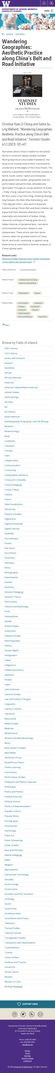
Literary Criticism (13, 708)
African (8, 372)
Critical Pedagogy (13, 484)
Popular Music (12, 816)
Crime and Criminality (15, 479)
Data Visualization (14, 504)
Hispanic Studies (13, 635)
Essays (37, 293)
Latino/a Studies (13, 694)
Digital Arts (10, 518)
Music (7, 743)
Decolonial (35, 306)
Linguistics (10, 704)
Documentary (11, 538)
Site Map (27, 1056)
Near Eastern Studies (15, 747)
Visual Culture (12, 971)
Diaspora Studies (13, 514)
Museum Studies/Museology (19, 738)
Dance (8, 499)
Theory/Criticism (13, 933)
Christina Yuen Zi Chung (28, 280)
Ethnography (11, 572)
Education (9, 562)
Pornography (11, 821)
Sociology (9, 898)
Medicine (9, 728)
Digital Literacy (12, 528)
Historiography (12, 640)
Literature (10, 713)
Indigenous (10, 665)
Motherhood (11, 733)
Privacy (27, 1051)
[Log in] (44, 3)
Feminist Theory (13, 596)
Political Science (12, 801)
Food (7, 611)
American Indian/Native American (21, 387)
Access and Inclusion (15, 358)
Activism (9, 363)
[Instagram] (15, 1014)
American (9, 382)
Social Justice (11, 889)
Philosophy (10, 786)
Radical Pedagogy (13, 855)
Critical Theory (12, 489)
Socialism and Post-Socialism (19, 893)
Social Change (12, 884)
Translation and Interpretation (20, 942)
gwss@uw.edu (27, 1045)
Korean (8, 679)
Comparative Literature (16, 475)
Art (6, 406)
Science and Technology (17, 874)
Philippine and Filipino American (20, 781)
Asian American (12, 416)
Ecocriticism (10, 553)
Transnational (12, 947)
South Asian (11, 908)
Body (7, 436)
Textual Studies (12, 928)
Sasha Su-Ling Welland (27, 283)
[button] (27, 91)
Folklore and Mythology (16, 606)
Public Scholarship (14, 840)
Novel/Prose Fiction (14, 762)
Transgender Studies (15, 937)
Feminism (21, 310)
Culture (8, 494)
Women (8, 976)
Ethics (7, 567)
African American (13, 377)
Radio (7, 859)
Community (10, 470)
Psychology (10, 830)
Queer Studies (12, 845)
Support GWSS (30, 1004)
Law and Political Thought (18, 699)
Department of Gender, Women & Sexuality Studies (20, 10)
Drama (8, 543)
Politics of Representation (17, 806)
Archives (9, 401)
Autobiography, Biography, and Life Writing (26, 421)
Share (7, 325)
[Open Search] (51, 3)
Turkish (8, 952)
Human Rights (12, 650)
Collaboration (11, 460)
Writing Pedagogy (14, 986)
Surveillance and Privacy (16, 918)
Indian (8, 660)
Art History (10, 411)
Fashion (8, 582)
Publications (20, 34)
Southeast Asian (13, 913)
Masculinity (10, 718)
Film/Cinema (11, 601)
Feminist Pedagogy (14, 592)
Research (9, 34)
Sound (8, 903)
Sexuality (9, 879)
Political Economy (13, 796)
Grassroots (10, 630)
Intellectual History (14, 669)
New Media (10, 752)
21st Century (23, 303)
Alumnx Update (27, 1058)
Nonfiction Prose (13, 757)
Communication (12, 465)
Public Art (9, 835)
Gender (35, 310)
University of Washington (23, 1067)
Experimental (11, 577)
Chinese (21, 306)
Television (10, 923)
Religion (9, 864)
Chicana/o (10, 445)
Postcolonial (11, 825)
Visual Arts (42, 317)
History (8, 645)
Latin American (12, 689)
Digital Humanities (14, 523)
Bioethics (9, 426)
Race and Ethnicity (25, 317)
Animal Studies (12, 392)
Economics (10, 557)
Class (7, 455)
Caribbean (10, 441)
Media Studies (12, 723)
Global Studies (23, 313)
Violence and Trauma (15, 962)
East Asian (10, 548)
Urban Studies (12, 957)
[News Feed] (32, 1014)
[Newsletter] (40, 1014)
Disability (9, 533)
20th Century (11, 348)
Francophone (11, 616)
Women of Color (13, 981)
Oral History (11, 772)
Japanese (9, 674)
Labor (8, 684)
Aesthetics (38, 303)
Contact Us (27, 1061)
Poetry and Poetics (14, 791)
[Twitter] (24, 1014)
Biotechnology (12, 431)
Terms (27, 1053)
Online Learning (13, 767)
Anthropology (12, 397)
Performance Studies (15, 777)
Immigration (11, 655)
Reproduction (11, 869)
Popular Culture (13, 811)
